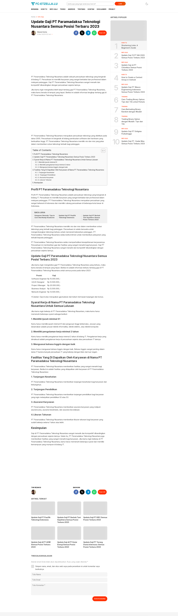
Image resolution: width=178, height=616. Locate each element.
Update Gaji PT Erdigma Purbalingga (131, 132)
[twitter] (82, 32)
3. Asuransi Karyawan (45, 177)
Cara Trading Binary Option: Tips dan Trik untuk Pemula (133, 100)
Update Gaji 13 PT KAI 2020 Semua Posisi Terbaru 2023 (133, 56)
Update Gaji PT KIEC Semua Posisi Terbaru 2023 (95, 518)
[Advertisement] (69, 56)
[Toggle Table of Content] (102, 151)
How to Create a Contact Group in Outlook (131, 78)
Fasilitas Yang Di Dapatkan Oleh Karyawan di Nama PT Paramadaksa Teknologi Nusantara (69, 170)
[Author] (33, 32)
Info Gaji (41, 17)
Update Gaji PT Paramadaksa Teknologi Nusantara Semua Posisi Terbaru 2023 (64, 157)
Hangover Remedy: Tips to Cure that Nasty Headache (45, 216)
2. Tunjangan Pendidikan (46, 175)
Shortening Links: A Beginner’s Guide (129, 46)
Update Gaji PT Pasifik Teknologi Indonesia (67, 216)
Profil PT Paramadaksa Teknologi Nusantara (51, 154)
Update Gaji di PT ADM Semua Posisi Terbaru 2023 (40, 544)
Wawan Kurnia (42, 32)
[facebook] (76, 32)
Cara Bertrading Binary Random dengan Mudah (131, 110)
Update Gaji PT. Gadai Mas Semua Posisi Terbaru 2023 (133, 142)
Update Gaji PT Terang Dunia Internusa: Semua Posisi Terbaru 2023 (93, 544)
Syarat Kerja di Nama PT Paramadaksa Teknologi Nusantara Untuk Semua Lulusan (66, 160)
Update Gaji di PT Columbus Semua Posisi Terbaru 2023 (131, 67)
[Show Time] (52, 34)
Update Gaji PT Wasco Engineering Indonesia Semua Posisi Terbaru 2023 (133, 89)
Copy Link (102, 33)
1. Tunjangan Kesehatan (46, 172)
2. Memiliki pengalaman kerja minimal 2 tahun (54, 165)
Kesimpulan (38, 183)
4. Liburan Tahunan (44, 180)
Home (33, 17)
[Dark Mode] (146, 3)
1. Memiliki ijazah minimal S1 (47, 162)
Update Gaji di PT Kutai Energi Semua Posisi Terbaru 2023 (67, 544)
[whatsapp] (94, 32)
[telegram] (88, 32)
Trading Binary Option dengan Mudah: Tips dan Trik (132, 121)
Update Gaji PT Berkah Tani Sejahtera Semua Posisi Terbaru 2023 (91, 218)
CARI (120, 4)
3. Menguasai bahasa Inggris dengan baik (53, 167)
